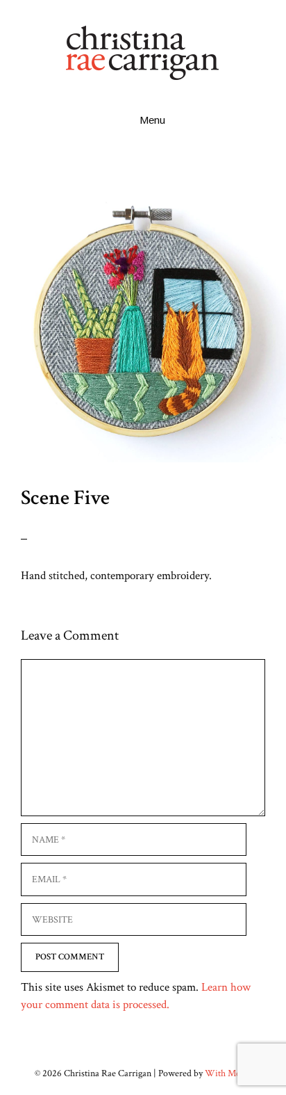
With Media (228, 1073)
